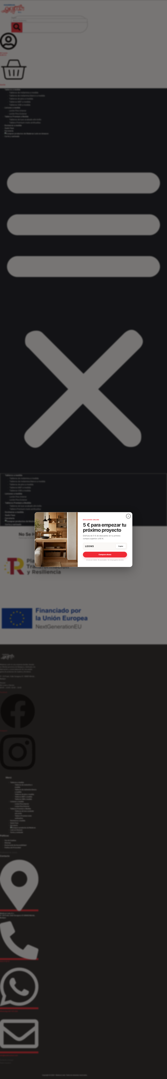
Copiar (120, 546)
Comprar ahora (105, 554)
